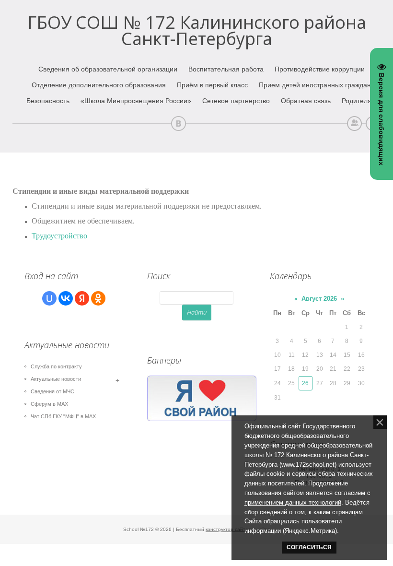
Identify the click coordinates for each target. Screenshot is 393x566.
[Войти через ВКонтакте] (65, 298)
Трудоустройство (59, 236)
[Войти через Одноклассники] (98, 298)
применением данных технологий (292, 502)
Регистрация (354, 123)
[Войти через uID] (49, 298)
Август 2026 (319, 298)
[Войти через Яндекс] (82, 298)
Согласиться (309, 547)
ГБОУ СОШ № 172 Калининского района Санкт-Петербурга (196, 30)
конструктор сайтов (228, 529)
